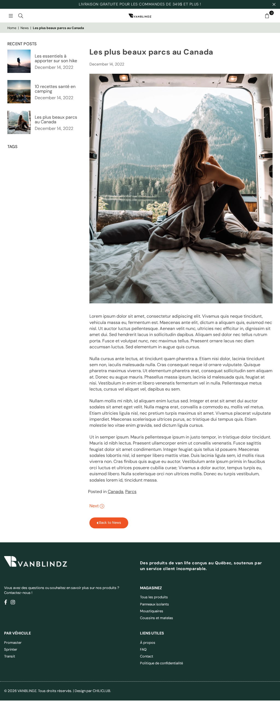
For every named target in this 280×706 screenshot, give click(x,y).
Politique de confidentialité (161, 663)
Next (94, 506)
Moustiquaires (151, 611)
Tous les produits (154, 597)
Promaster (13, 642)
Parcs (130, 491)
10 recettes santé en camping (55, 88)
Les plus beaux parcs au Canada (56, 119)
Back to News (109, 522)
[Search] (20, 16)
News (25, 28)
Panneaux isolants (154, 604)
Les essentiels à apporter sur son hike (56, 58)
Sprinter (10, 649)
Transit (9, 656)
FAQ (143, 649)
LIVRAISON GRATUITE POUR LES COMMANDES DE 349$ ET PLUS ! (140, 4)
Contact (146, 656)
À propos (147, 642)
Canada (115, 491)
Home (11, 28)
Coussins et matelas (156, 618)
